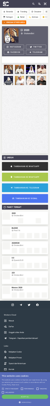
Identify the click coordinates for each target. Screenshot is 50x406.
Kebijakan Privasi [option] (15, 358)
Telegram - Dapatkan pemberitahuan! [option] (23, 338)
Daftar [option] (11, 327)
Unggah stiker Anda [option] (16, 332)
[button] (39, 4)
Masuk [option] (11, 321)
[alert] (25, 389)
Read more (15, 385)
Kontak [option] (11, 369)
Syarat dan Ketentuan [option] (17, 363)
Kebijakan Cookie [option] (15, 352)
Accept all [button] (25, 397)
